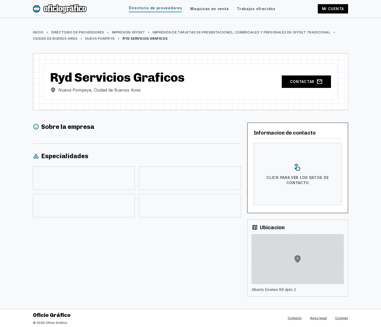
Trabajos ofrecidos (256, 8)
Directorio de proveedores (155, 8)
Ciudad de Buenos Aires (55, 38)
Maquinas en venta (209, 8)
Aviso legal (318, 318)
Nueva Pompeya (100, 38)
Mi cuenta (333, 8)
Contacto (295, 318)
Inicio (38, 32)
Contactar (306, 81)
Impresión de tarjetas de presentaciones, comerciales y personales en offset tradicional (241, 32)
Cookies (341, 318)
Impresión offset (128, 32)
